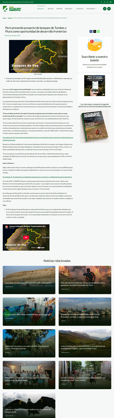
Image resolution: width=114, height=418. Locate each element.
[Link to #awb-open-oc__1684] (109, 8)
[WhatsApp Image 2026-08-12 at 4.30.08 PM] (94, 110)
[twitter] (104, 2)
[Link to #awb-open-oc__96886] (104, 8)
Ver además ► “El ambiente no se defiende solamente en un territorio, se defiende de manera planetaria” (37, 177)
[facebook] (101, 2)
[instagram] (107, 2)
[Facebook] (91, 31)
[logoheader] (12, 6)
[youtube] (110, 2)
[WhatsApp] (98, 31)
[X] (95, 31)
